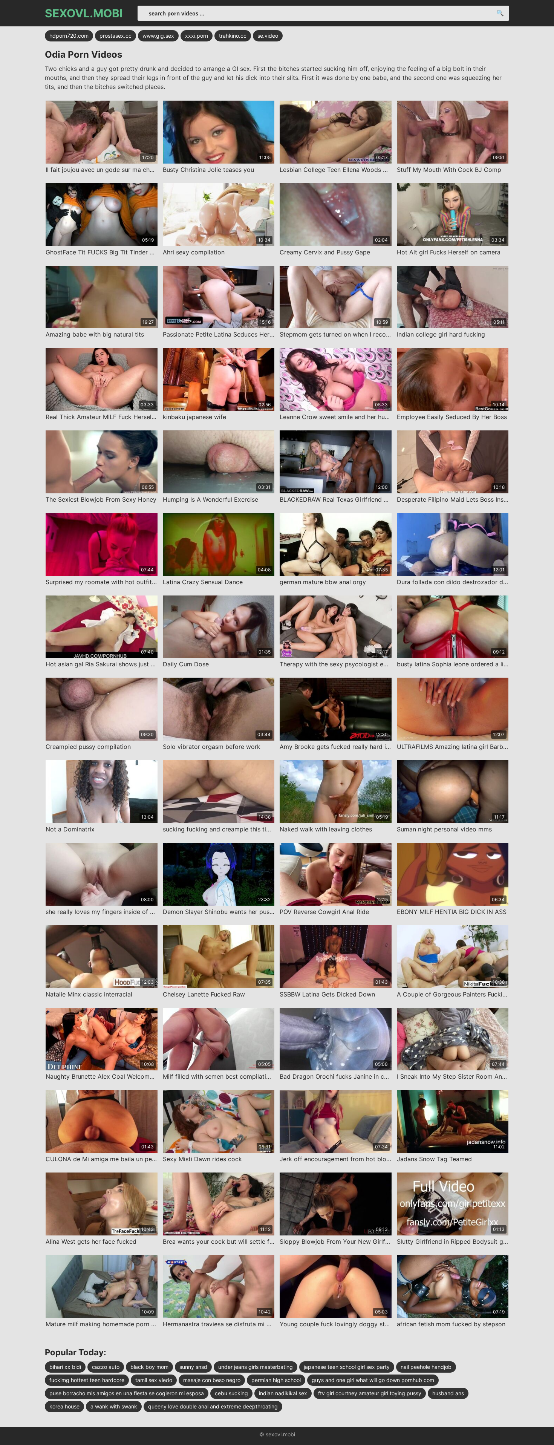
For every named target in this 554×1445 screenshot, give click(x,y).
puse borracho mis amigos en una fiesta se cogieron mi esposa (126, 1393)
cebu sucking (231, 1393)
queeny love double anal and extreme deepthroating (213, 1406)
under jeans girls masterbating (255, 1367)
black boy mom (149, 1367)
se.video (267, 35)
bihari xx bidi (65, 1367)
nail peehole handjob (426, 1367)
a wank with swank (113, 1406)
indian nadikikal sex (283, 1393)
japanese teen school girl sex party (347, 1367)
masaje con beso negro (211, 1380)
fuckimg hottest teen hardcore (86, 1380)
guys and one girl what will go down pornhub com (373, 1380)
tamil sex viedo (153, 1380)
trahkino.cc (232, 35)
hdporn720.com (69, 35)
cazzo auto (105, 1367)
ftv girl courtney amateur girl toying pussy (369, 1393)
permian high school (276, 1380)
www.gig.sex (158, 35)
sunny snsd (193, 1367)
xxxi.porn (196, 35)
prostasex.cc (115, 35)
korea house (64, 1406)
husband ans (448, 1393)
